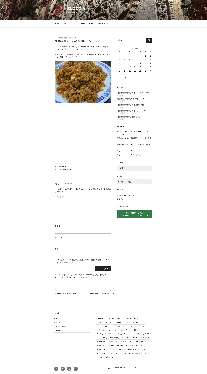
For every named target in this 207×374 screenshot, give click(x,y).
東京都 (101, 349)
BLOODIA (76, 8)
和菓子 (134, 341)
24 (119, 71)
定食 (110, 345)
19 (130, 67)
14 (140, 63)
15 (145, 63)
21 (140, 67)
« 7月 (124, 78)
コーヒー (127, 326)
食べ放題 (145, 353)
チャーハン (70, 169)
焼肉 (141, 349)
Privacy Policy (103, 23)
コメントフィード (60, 326)
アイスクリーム (131, 322)
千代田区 (101, 341)
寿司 (119, 345)
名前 (57, 226)
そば (118, 322)
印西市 (123, 341)
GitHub (82, 23)
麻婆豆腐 (110, 357)
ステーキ (101, 330)
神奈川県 (101, 353)
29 (145, 71)
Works (91, 23)
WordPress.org (59, 330)
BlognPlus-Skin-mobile (125, 144)
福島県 (113, 353)
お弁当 (120, 318)
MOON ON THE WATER (125, 195)
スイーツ (139, 326)
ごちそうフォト (62, 169)
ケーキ (116, 326)
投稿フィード (58, 322)
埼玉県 (101, 345)
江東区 (121, 349)
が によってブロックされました (136, 214)
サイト (57, 249)
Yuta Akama (72, 38)
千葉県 (113, 341)
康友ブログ (121, 199)
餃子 (100, 357)
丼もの (126, 338)
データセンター (104, 334)
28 (140, 71)
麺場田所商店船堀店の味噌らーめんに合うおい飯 (133, 93)
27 (135, 71)
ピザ (146, 334)
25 (124, 71)
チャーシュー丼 (116, 330)
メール (58, 237)
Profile (65, 23)
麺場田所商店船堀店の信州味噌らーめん (130, 99)
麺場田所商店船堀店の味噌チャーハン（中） (132, 111)
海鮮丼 (132, 349)
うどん (110, 318)
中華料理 (114, 338)
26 (130, 71)
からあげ (131, 318)
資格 (122, 353)
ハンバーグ (134, 334)
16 (150, 63)
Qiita (73, 23)
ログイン (57, 318)
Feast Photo (62, 166)
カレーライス (103, 326)
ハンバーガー (120, 334)
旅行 (129, 345)
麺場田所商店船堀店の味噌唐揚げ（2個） (131, 105)
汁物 (111, 349)
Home (57, 23)
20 (135, 67)
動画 (135, 338)
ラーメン (102, 338)
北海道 (145, 338)
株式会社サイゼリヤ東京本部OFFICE (129, 131)
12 (130, 63)
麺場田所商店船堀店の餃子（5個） (129, 117)
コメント (59, 197)
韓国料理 (133, 353)
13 (135, 63)
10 (119, 63)
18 (124, 67)
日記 (138, 345)
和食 (144, 341)
